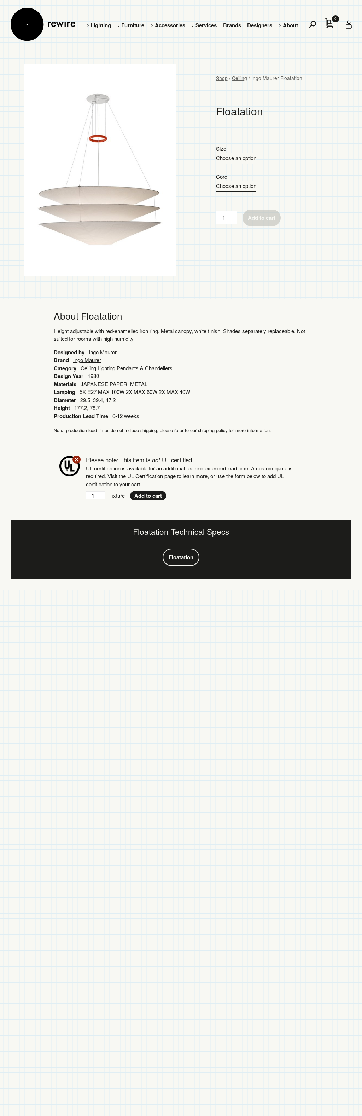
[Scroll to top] (338, 1099)
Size (221, 148)
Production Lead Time (81, 416)
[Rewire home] (43, 24)
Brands (232, 25)
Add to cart (261, 218)
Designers (259, 25)
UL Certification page (151, 476)
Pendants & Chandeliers (145, 368)
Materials (65, 384)
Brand (61, 360)
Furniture (132, 25)
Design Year (68, 376)
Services (206, 25)
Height (62, 408)
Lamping (64, 392)
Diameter (65, 400)
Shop (222, 77)
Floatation (181, 557)
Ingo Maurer (103, 352)
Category (65, 368)
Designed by (69, 352)
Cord (221, 176)
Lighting (100, 25)
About (290, 25)
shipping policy (212, 430)
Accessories (170, 25)
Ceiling (239, 77)
